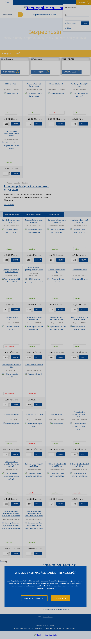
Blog (51, 628)
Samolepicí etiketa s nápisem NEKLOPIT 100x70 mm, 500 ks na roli (34, 514)
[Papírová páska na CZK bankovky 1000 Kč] (57, 328)
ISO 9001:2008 (70, 72)
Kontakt (61, 628)
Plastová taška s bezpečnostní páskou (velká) (11, 133)
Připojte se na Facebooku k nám (44, 15)
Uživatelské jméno (70, 7)
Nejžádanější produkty (33, 214)
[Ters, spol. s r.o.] (45, 8)
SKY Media (50, 625)
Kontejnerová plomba (11, 414)
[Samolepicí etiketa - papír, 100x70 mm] (57, 231)
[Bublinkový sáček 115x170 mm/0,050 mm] (79, 475)
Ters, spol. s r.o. (47, 617)
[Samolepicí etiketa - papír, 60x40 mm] (34, 231)
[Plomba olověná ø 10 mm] (34, 375)
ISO (47, 628)
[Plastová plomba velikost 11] (57, 280)
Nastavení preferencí (34, 598)
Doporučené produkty (12, 214)
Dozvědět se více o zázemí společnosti (56, 609)
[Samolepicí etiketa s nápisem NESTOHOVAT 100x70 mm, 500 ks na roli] (11, 526)
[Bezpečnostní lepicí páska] (34, 425)
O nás (56, 628)
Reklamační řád (40, 628)
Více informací (9, 205)
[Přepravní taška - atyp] (57, 93)
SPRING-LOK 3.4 (11, 84)
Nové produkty (54, 214)
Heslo (66, 15)
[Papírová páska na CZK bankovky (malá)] (79, 328)
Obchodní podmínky (26, 628)
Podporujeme (38, 72)
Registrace (68, 28)
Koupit (15, 124)
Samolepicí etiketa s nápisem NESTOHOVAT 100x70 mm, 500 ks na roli (11, 514)
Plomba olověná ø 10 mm (34, 365)
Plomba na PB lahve (80, 270)
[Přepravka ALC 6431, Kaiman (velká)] (34, 95)
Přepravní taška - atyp (56, 84)
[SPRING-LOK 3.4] (11, 93)
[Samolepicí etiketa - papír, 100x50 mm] (11, 231)
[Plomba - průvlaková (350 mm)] (79, 95)
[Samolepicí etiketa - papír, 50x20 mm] (79, 231)
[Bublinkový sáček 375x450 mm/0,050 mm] (34, 475)
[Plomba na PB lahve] (79, 279)
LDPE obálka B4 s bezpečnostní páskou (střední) (11, 464)
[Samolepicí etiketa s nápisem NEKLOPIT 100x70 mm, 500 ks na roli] (34, 526)
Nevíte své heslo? (70, 23)
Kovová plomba (56, 414)
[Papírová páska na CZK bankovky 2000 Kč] (11, 280)
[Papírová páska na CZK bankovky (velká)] (34, 328)
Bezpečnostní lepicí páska (34, 414)
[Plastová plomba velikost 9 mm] (11, 375)
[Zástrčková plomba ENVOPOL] (11, 328)
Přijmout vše (61, 598)
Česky (7, 2)
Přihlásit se (82, 2)
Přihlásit (85, 23)
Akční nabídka (9, 72)
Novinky (16, 628)
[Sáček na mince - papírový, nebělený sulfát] (34, 280)
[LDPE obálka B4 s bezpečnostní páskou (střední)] (11, 476)
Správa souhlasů (71, 628)
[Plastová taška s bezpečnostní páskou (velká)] (11, 146)
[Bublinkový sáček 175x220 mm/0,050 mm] (57, 475)
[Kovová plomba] (57, 423)
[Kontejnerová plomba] (11, 423)
